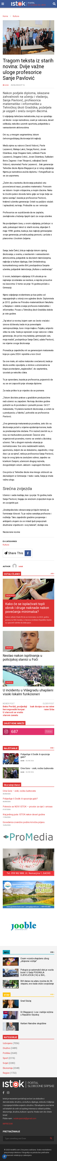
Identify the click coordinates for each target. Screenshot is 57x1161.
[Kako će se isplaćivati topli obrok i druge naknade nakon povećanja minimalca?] (28, 589)
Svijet (5, 1063)
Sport (5, 1058)
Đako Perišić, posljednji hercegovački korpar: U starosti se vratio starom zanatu (15, 710)
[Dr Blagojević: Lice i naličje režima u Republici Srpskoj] (11, 1015)
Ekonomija (10, 595)
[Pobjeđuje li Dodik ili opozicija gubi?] (11, 758)
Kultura (6, 544)
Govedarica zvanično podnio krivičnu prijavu (24, 822)
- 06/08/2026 (29, 761)
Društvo (9, 648)
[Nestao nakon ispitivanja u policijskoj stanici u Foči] (28, 641)
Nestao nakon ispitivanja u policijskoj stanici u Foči (22, 657)
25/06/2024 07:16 (18, 85)
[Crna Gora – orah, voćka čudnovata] (11, 772)
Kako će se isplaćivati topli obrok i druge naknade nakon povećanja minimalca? (27, 608)
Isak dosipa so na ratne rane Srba (42, 708)
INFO (6, 952)
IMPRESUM (8, 1124)
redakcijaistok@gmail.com (24, 1118)
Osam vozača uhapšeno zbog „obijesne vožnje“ (34, 959)
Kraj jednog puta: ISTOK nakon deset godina (24, 814)
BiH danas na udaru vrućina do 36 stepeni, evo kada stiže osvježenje (37, 982)
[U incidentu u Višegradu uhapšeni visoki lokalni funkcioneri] (28, 676)
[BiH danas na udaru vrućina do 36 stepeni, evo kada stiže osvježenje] (11, 984)
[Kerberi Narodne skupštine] (11, 1026)
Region (6, 1073)
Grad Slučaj (25, 1001)
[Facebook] (28, 553)
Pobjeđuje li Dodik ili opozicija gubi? (20, 798)
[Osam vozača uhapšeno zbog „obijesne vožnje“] (11, 961)
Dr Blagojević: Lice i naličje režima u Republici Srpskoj (36, 1013)
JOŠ (52, 573)
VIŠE (52, 748)
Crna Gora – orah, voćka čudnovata (36, 768)
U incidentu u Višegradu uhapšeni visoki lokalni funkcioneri (28, 692)
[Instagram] (8, 1092)
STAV (6, 995)
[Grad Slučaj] (11, 1004)
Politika (6, 1053)
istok (6, 85)
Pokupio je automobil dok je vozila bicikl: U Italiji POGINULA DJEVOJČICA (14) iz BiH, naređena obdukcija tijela (37, 974)
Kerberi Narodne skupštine (33, 1023)
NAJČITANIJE (11, 748)
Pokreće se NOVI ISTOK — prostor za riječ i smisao (28, 806)
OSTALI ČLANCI (12, 574)
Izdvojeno (7, 1043)
